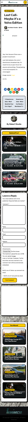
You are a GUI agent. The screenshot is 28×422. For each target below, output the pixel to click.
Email (4, 234)
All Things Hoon (9, 10)
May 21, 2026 (19, 183)
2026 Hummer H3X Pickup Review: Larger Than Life (12, 163)
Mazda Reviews (10, 372)
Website (4, 241)
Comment (5, 204)
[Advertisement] (14, 301)
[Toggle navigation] (2, 2)
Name (4, 227)
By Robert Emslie (13, 27)
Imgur (13, 75)
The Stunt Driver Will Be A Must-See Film (12, 143)
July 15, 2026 (19, 166)
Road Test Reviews (11, 336)
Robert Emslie (15, 124)
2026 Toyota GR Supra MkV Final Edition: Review (14, 358)
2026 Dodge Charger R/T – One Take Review (14, 340)
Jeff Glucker (10, 145)
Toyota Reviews (10, 354)
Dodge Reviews (10, 334)
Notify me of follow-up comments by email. (13, 271)
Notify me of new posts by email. (13, 276)
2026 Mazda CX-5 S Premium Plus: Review (12, 376)
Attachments (6, 249)
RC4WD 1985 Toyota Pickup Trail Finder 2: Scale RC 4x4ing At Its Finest (13, 180)
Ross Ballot (10, 166)
